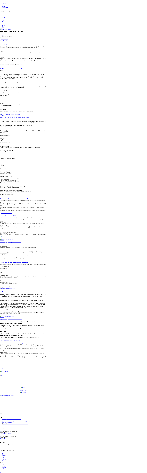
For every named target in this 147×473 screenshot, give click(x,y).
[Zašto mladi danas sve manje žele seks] (6, 213)
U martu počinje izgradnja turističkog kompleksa (7, 430)
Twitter (3, 18)
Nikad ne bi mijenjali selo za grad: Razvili (6, 433)
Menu (1, 28)
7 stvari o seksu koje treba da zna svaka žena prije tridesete (14, 262)
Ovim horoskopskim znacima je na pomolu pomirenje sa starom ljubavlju (17, 198)
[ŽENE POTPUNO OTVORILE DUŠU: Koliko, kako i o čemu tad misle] (10, 114)
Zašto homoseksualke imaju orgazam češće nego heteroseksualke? (16, 343)
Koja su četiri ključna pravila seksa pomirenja (11, 319)
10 (2, 368)
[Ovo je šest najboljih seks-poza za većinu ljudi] (7, 66)
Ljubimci (3, 461)
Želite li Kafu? (5, 457)
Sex (2, 35)
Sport (2, 460)
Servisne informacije (5, 1)
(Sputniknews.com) (2, 236)
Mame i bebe (4, 456)
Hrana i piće (3, 468)
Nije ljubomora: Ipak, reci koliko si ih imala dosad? (12, 291)
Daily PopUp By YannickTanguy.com (5, 411)
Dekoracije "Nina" (2, 438)
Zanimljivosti (3, 458)
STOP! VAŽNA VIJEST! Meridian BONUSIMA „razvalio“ (7, 440)
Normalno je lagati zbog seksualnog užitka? (10, 242)
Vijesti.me (4, 298)
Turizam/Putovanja (4, 3)
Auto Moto (4, 459)
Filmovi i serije (4, 455)
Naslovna (3, 6)
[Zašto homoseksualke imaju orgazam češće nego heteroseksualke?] (10, 340)
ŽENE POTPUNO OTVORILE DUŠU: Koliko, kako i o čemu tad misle (14, 117)
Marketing (4, 452)
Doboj (3, 464)
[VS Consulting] (23, 371)
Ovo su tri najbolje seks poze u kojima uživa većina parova (13, 44)
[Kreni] (9, 11)
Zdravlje (3, 453)
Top (0, 472)
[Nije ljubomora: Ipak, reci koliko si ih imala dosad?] (7, 288)
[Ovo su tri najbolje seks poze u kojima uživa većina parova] (9, 42)
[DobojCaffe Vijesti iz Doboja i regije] (5, 29)
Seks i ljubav (2, 115)
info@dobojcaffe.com (5, 445)
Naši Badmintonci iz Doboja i (6, 425)
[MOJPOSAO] (23, 392)
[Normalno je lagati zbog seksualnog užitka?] (7, 239)
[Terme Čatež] (23, 381)
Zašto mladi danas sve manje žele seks (9, 215)
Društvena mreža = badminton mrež (7, 422)
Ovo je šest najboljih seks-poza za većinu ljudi (11, 68)
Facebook (3, 17)
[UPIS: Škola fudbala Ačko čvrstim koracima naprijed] (23, 394)
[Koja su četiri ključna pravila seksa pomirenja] (7, 316)
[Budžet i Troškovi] (7, 395)
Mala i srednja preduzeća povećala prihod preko (7, 435)
